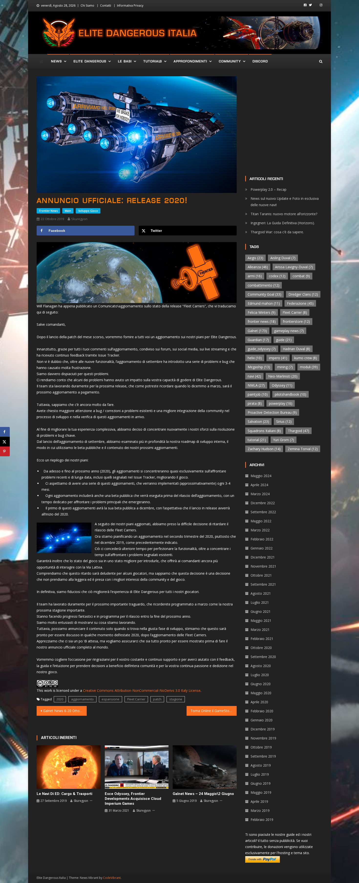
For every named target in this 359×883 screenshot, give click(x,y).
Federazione (300, 303)
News (56, 61)
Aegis (255, 258)
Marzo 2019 (260, 810)
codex (277, 276)
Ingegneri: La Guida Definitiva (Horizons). (283, 223)
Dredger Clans (303, 294)
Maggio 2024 (261, 475)
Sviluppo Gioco (88, 210)
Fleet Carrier (136, 699)
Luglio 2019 (260, 774)
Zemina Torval (303, 449)
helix (255, 358)
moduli (309, 367)
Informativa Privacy (130, 5)
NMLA (256, 385)
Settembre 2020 (263, 656)
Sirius (284, 421)
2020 (59, 699)
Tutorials (152, 61)
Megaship (259, 367)
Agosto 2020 (261, 665)
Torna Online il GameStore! (211, 710)
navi (254, 376)
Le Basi (125, 61)
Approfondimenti (190, 61)
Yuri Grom (283, 439)
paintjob (258, 394)
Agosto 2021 (261, 593)
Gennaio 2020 (262, 720)
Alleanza (258, 267)
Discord (260, 61)
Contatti (105, 5)
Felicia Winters (261, 312)
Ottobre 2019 (261, 747)
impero (278, 358)
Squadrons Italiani (264, 430)
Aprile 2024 (259, 484)
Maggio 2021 (261, 620)
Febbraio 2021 (262, 638)
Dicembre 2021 (263, 557)
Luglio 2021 (260, 602)
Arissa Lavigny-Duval (294, 267)
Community (230, 61)
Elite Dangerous (90, 61)
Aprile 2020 (259, 702)
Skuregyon (79, 219)
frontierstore (296, 321)
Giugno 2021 (261, 611)
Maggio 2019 (261, 792)
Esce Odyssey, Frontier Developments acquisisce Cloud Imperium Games (133, 799)
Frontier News (48, 210)
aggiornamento (82, 699)
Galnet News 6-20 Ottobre (64, 710)
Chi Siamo (87, 5)
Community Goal (264, 294)
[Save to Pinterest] (5, 451)
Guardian (258, 339)
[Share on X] (5, 442)
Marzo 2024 (260, 494)
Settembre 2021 (263, 584)
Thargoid (298, 430)
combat (301, 276)
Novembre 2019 (263, 738)
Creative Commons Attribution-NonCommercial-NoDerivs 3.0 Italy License (142, 690)
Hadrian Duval (296, 348)
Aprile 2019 (259, 801)
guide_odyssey (262, 348)
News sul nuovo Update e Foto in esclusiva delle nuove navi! (285, 201)
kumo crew (305, 358)
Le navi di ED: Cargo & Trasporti (64, 794)
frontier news (262, 321)
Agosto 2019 (261, 765)
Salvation (258, 421)
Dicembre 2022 (263, 503)
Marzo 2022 (260, 530)
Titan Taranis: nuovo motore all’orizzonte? (284, 214)
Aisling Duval (283, 258)
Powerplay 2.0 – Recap (268, 189)
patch (157, 699)
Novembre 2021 (263, 566)
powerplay (280, 403)
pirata (255, 403)
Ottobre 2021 (261, 575)
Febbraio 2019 (262, 819)
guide (284, 339)
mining (285, 367)
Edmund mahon (264, 303)
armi (255, 276)
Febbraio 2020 (262, 711)
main (68, 210)
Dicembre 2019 (263, 729)
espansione (110, 699)
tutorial (257, 439)
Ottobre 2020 (261, 647)
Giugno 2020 (261, 684)
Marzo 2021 (260, 629)
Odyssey (282, 385)
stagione (175, 699)
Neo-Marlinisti (282, 376)
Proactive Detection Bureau (272, 412)
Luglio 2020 (260, 674)
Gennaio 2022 (262, 548)
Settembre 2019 (263, 756)
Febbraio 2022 (262, 539)
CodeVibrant (112, 878)
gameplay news (289, 330)
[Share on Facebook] (5, 432)
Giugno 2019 (261, 783)
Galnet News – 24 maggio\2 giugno (203, 794)
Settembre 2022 (263, 512)
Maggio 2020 (261, 693)
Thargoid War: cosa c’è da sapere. (277, 232)
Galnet (257, 330)
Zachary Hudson (264, 449)
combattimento (263, 285)
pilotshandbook (290, 394)
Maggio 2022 (261, 521)
